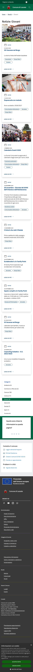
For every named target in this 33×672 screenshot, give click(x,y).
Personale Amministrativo (11, 527)
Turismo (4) (7, 413)
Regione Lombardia (8, 2)
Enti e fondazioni (9, 522)
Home (3, 14)
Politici (6, 524)
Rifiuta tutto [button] (16, 665)
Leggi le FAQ (7, 631)
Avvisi (5, 579)
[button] (16, 669)
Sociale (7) (7, 406)
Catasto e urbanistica (10, 546)
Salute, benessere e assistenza (12, 560)
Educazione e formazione (11, 557)
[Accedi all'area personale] (26, 2)
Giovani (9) (7, 399)
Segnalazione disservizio (11, 628)
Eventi (6, 592)
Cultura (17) (7, 396)
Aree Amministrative (10, 516)
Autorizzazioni (8, 562)
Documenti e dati (9, 530)
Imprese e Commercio (10, 543)
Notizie (9, 45)
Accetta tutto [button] (16, 662)
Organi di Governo (9, 514)
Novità (10, 14)
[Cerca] (29, 7)
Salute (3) (7, 403)
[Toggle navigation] (3, 7)
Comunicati (7, 576)
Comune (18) (7, 392)
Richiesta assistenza (10, 633)
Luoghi (6, 589)
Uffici (5, 519)
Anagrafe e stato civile (10, 541)
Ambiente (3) (8, 385)
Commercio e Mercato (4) (11, 389)
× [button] (31, 645)
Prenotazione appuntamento (12, 625)
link (7, 658)
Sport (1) (6, 410)
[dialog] (16, 657)
